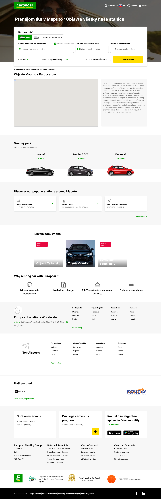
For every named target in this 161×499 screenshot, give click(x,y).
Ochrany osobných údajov (69, 494)
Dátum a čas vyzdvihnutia (87, 43)
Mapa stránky (35, 494)
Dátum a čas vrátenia (120, 43)
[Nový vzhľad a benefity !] (95, 431)
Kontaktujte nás (87, 494)
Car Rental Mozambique (37, 69)
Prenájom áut (19, 69)
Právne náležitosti (49, 494)
